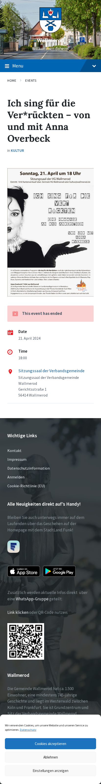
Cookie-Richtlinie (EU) (26, 485)
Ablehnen (50, 757)
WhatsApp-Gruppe (32, 599)
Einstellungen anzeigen (50, 770)
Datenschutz (28, 730)
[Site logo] (50, 31)
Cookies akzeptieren (50, 743)
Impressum (16, 459)
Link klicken (17, 612)
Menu (17, 66)
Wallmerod (50, 40)
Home (11, 80)
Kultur (17, 150)
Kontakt (14, 450)
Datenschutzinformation (28, 468)
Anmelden (16, 477)
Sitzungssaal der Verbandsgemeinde (51, 370)
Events (31, 80)
